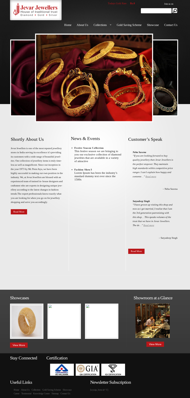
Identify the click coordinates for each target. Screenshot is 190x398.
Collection (36, 390)
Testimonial (26, 393)
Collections (100, 25)
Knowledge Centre (41, 393)
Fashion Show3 (83, 169)
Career (16, 393)
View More (19, 345)
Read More (18, 211)
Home (67, 25)
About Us (82, 25)
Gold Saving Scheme (129, 25)
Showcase (153, 25)
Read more (150, 176)
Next (166, 320)
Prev (138, 320)
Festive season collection (89, 148)
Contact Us (170, 25)
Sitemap (55, 393)
